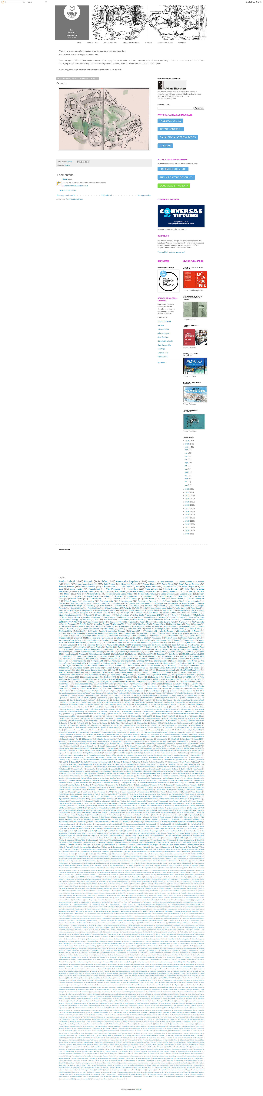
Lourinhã (177, 640)
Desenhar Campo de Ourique (162, 608)
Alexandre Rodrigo (128, 801)
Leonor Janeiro (185, 582)
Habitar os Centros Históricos (195, 980)
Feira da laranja (112, 973)
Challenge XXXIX (128, 659)
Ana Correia (189, 782)
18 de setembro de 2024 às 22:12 (75, 186)
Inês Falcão (138, 985)
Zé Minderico (158, 849)
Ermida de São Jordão (134, 969)
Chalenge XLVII (85, 870)
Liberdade (146, 881)
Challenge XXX (156, 723)
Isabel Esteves (68, 645)
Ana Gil (147, 652)
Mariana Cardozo (126, 617)
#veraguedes (90, 769)
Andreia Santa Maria (124, 704)
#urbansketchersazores (178, 766)
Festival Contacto (98, 975)
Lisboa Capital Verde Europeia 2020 (147, 615)
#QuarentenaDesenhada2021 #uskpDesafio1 (73, 856)
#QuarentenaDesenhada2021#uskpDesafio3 (186, 904)
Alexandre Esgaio (129, 584)
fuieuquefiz (86, 851)
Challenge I (182, 704)
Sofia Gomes (173, 654)
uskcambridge (197, 851)
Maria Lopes (189, 640)
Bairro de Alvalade (174, 865)
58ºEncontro (198, 923)
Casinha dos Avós (160, 948)
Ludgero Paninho (157, 881)
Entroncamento (89, 773)
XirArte (86, 698)
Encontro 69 (63, 686)
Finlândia (193, 743)
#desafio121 (66, 766)
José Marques (105, 991)
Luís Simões (99, 746)
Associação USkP (141, 704)
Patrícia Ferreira (154, 620)
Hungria (100, 982)
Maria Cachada (129, 1003)
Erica (115, 691)
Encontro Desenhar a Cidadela (185, 805)
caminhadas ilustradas (134, 739)
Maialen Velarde (86, 1001)
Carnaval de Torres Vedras (97, 948)
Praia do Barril (143, 890)
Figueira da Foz (64, 753)
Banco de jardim (148, 936)
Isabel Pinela (186, 835)
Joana (120, 989)
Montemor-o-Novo (117, 812)
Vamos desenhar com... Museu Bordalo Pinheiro (81, 730)
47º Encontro (161, 923)
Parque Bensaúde (138, 888)
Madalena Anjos (194, 645)
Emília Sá (102, 833)
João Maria (143, 838)
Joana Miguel (185, 879)
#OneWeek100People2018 (190, 670)
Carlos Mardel (189, 946)
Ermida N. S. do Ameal (116, 969)
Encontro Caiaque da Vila (74, 966)
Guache (160, 980)
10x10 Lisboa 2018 (140, 638)
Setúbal (145, 670)
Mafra (106, 596)
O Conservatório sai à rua (185, 840)
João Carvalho (94, 599)
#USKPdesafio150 (117, 780)
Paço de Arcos (127, 815)
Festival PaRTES (78, 877)
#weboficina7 (67, 659)
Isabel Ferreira (96, 987)
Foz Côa (137, 762)
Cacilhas (118, 941)
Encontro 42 (160, 700)
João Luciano (167, 991)
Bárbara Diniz (79, 941)
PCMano (118, 1012)
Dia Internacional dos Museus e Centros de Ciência (113, 872)
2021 (187, 495)
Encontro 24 (89, 750)
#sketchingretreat (198, 916)
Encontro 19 (96, 725)
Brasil (161, 757)
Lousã (124, 998)
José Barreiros (166, 582)
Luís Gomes (87, 792)
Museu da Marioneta (133, 812)
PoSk (137, 608)
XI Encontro (183, 622)
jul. (186, 466)
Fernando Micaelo (192, 973)
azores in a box (112, 900)
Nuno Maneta (79, 888)
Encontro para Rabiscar (152, 966)
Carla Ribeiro (143, 946)
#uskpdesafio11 (196, 824)
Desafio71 (127, 700)
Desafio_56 (160, 716)
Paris (70, 1014)
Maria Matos (115, 675)
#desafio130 (130, 780)
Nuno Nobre (71, 815)
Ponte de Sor (95, 890)
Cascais (62, 603)
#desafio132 (89, 766)
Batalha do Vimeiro (127, 785)
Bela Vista (186, 865)
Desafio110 (62, 725)
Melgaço (127, 702)
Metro (150, 776)
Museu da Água (169, 1007)
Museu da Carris (144, 675)
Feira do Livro (73, 702)
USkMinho (177, 817)
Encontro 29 (117, 682)
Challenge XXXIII (177, 649)
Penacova (130, 1019)
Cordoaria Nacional (101, 955)
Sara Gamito (101, 679)
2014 (187, 518)
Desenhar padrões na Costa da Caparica (78, 962)
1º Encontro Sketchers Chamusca (155, 732)
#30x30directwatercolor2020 (99, 654)
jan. (186, 485)
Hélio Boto (86, 620)
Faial (63, 702)
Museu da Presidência (150, 812)
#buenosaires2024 (159, 909)
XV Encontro (92, 631)
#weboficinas (94, 589)
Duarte (84, 789)
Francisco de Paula (167, 725)
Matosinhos (123, 1005)
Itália (150, 640)
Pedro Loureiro (171, 589)
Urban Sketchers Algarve (76, 643)
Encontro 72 (119, 666)
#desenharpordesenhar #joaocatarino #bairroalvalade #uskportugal (118, 911)
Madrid (165, 718)
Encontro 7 (114, 789)
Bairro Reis (130, 936)
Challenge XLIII (196, 741)
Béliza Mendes (123, 867)
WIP (79, 698)
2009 (187, 534)
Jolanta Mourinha (71, 746)
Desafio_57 (171, 716)
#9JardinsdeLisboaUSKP (193, 746)
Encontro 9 (108, 718)
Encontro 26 (104, 874)
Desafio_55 (92, 695)
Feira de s (122, 973)
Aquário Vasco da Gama (170, 769)
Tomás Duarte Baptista (191, 764)
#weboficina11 (187, 691)
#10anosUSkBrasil (102, 854)
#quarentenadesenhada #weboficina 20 (189, 911)
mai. (186, 472)
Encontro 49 (97, 718)
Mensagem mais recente (66, 195)
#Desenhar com (132, 854)
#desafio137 (96, 732)
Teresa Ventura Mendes (111, 689)
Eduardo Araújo (182, 684)
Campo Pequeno (164, 943)
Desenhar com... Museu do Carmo (109, 805)
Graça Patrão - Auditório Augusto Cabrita (109, 980)
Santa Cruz (122, 652)
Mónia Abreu (182, 631)
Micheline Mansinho (177, 718)
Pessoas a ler (192, 695)
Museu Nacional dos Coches (96, 670)
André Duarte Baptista (189, 584)
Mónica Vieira (103, 840)
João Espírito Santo (154, 991)
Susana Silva (129, 817)
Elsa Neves (92, 833)
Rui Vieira (104, 794)
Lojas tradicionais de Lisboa (80, 603)
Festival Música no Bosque (165, 789)
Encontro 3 (74, 718)
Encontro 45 (139, 743)
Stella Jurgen (155, 847)
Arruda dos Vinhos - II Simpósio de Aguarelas (138, 934)
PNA (124, 1012)
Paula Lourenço (120, 1017)
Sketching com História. (121, 847)
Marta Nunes (113, 714)
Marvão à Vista (194, 629)
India (196, 982)
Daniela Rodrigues (80, 613)
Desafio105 (62, 743)
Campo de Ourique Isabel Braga (86, 946)
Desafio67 (191, 759)
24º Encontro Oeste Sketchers (148, 863)
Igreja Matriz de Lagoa (113, 982)
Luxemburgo (156, 998)
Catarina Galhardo (195, 757)
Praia (182, 815)
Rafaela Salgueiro (71, 893)
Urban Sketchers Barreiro (153, 709)
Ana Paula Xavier (107, 704)
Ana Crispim (120, 591)
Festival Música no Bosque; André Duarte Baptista (148, 975)
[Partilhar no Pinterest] (88, 162)
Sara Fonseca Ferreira (125, 845)
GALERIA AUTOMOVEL (168, 978)
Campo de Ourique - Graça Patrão (184, 943)
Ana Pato (75, 636)
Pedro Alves (167, 584)
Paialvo (145, 1012)
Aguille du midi (120, 927)
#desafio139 (133, 858)
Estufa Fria (100, 773)
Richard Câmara (86, 778)
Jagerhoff (152, 987)
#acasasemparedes (102, 822)
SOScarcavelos (87, 739)
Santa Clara (91, 895)
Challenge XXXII (177, 643)
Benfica (138, 828)
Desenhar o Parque (192, 831)
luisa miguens (115, 698)
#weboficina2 (79, 672)
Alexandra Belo (93, 594)
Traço (80, 645)
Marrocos (64, 1005)
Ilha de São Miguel (182, 877)
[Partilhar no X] (83, 162)
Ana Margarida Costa (116, 865)
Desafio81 (131, 787)
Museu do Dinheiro (167, 812)
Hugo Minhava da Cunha (93, 753)
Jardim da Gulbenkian (93, 810)
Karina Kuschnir (180, 994)
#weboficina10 (64, 638)
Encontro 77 (133, 750)
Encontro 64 (145, 734)
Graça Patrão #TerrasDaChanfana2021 (102, 808)
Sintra (122, 610)
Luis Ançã (161, 349)
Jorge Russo (182, 725)
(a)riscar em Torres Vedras (94, 826)
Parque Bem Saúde (81, 1014)
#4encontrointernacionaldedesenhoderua (187, 714)
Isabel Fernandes (173, 835)
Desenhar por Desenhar (147, 601)
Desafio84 (71, 750)
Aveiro (78, 656)
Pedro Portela (156, 815)
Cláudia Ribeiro (65, 682)
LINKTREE (165, 146)
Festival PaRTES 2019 (186, 677)
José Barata (95, 991)
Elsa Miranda (167, 964)
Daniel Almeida (185, 955)
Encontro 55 (97, 707)
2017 (187, 508)
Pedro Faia (64, 1019)
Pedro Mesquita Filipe (142, 815)
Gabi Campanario (106, 877)
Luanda (199, 810)
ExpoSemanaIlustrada (140, 971)
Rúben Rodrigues (109, 845)
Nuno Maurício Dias (159, 840)
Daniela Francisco (198, 955)
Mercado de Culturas (151, 1005)
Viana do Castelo (134, 629)
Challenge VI (110, 693)
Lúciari (61, 883)
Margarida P (118, 1003)
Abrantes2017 (74, 677)
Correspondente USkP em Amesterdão (115, 759)
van (203, 764)
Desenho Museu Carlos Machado (160, 962)
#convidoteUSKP (64, 757)
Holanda (161, 808)
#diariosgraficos (145, 858)
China (113, 803)
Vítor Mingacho (113, 589)
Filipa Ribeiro (104, 835)
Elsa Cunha (200, 771)
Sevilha (112, 794)
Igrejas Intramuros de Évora (176, 808)
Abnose (118, 596)
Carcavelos (180, 828)
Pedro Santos (76, 890)
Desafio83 (140, 787)
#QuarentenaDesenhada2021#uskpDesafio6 (73, 906)
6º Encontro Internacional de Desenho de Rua (85, 925)
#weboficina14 (198, 656)
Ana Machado (153, 626)
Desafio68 (200, 759)
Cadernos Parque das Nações (180, 732)
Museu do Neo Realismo (185, 812)
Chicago (197, 624)
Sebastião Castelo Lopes (105, 739)
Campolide (77, 803)
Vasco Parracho (158, 897)
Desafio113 (102, 787)
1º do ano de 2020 (156, 920)
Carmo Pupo (83, 948)
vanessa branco (89, 796)
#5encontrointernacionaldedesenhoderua (167, 902)
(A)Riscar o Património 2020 (188, 698)
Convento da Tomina (197, 952)
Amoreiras (121, 929)
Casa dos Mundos (169, 626)
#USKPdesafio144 (65, 822)
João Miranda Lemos (186, 693)
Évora (162, 599)
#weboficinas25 (107, 918)
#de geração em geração (84, 911)
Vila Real (149, 849)
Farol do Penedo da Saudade (94, 973)
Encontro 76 (155, 659)
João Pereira (72, 994)
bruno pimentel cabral (189, 849)
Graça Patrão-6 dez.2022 (147, 980)
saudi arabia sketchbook (161, 714)
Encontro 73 (122, 647)
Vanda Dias (172, 603)
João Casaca (95, 709)
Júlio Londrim (168, 994)
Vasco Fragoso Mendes (117, 849)
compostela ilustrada (94, 645)
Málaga (157, 776)
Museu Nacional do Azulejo (104, 764)
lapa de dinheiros (116, 851)
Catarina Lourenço (72, 950)
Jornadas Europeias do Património (78, 991)
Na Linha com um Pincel (87, 1010)
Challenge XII (108, 663)
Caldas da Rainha (125, 672)
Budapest (62, 941)
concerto (122, 900)
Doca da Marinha (87, 964)
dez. (186, 450)
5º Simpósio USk (82, 723)
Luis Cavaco (170, 881)
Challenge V (91, 700)
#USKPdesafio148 (147, 698)
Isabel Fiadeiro (177, 661)
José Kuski (195, 879)
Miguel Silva (129, 675)
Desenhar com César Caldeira (173, 831)
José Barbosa (121, 810)
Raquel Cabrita (73, 817)
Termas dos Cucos (150, 817)
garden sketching (154, 755)
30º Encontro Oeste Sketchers (169, 826)
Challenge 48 (109, 716)
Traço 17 (182, 636)
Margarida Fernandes (91, 812)
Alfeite (165, 649)
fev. (186, 482)
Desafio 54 (128, 870)
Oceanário (201, 1010)
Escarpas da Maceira (158, 969)
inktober (65, 695)
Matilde (67, 594)
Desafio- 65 (160, 957)
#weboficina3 (81, 647)
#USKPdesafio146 (98, 748)
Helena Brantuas (66, 982)
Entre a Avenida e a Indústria (76, 969)
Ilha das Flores (144, 835)
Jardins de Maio (183, 773)
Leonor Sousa (143, 996)
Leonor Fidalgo (117, 996)
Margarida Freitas (106, 1003)
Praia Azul (121, 890)
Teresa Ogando (64, 684)
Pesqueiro (149, 1019)
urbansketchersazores (105, 684)
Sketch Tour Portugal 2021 (157, 895)
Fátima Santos (108, 629)
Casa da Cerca (178, 645)
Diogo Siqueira (63, 964)
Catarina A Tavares (102, 803)
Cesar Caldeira (192, 828)
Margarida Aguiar (186, 626)
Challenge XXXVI (160, 661)
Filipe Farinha (182, 743)
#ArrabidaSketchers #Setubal (79, 780)
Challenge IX (94, 663)
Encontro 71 (122, 750)
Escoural (199, 969)
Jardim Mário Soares (138, 879)
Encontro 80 (76, 773)
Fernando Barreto (177, 629)
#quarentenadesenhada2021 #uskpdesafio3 (152, 766)
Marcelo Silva (180, 1001)
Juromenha (142, 994)
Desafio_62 (62, 707)
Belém (202, 865)
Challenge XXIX (91, 656)
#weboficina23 (172, 721)
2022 (187, 492)
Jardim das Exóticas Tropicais (85, 838)
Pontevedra (180, 1019)
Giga (73, 980)
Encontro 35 (190, 711)
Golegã (91, 980)
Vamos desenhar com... (173, 591)
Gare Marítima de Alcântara (193, 978)
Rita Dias (178, 601)
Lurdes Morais (123, 620)
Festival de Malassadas (174, 975)
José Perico (120, 838)
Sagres (61, 895)
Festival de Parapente (191, 975)
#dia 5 (145, 911)
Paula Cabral (196, 608)
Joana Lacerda (197, 773)
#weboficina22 (188, 780)
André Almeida (87, 932)
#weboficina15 (123, 684)
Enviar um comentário (68, 191)
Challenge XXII (142, 636)
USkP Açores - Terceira (191, 817)
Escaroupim (180, 874)
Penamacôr (139, 1019)
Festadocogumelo (84, 975)
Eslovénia (62, 971)
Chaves (178, 748)
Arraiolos (149, 748)
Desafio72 (64, 762)
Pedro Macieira (85, 1019)
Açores (201, 582)
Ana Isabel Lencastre (91, 677)
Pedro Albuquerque (179, 888)
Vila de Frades (78, 900)
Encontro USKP (150, 874)
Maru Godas (105, 1005)
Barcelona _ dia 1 (161, 936)
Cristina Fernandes (143, 955)
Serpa (130, 895)
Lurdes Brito (110, 626)
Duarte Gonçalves (101, 964)
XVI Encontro (153, 656)
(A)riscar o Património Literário (72, 704)
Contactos (182, 43)
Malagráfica (97, 1001)
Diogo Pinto (79, 666)
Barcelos (153, 757)
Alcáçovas (179, 927)
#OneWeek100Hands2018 (193, 854)
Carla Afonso (132, 946)
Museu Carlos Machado (154, 1007)
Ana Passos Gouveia (192, 929)
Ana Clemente (142, 929)
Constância (184, 952)
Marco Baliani (147, 883)
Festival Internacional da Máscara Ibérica (164, 668)
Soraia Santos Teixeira (90, 689)
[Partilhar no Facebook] (86, 162)
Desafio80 (74, 762)
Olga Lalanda (82, 815)
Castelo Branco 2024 (66, 771)
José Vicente (132, 838)
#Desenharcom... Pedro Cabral (121, 904)
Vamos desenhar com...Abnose (155, 794)
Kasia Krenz (191, 994)
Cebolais (107, 950)
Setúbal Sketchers (195, 753)
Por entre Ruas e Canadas (195, 1019)
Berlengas (147, 828)
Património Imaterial (74, 1017)
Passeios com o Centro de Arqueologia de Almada (187, 737)
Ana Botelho (131, 929)
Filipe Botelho (130, 622)
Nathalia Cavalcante (165, 341)
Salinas (68, 895)
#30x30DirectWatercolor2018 (193, 654)
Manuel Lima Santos (117, 1001)
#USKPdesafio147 (196, 755)
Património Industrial (89, 1017)
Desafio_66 (104, 682)
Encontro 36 (115, 656)
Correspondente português (140, 759)
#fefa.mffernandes (85, 824)
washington (81, 854)
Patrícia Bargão (139, 702)
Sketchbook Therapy (70, 620)
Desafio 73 (137, 870)
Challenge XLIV (104, 700)
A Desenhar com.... (189, 925)
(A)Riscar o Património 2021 (87, 659)
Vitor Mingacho (90, 900)
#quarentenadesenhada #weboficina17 (109, 824)
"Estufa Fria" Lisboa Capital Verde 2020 (188, 730)
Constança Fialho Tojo (171, 952)
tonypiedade (85, 902)
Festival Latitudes (169, 613)
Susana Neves (167, 847)
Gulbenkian (124, 686)
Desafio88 (62, 805)
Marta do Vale (94, 1005)
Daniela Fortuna (169, 759)
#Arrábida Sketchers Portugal (147, 819)
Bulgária (70, 941)
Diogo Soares (75, 964)
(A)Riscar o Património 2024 (82, 782)
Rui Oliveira (131, 746)
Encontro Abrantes (103, 691)
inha (178, 900)
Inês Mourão (150, 985)
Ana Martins (151, 684)
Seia (158, 753)
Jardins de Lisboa (169, 773)
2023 (187, 489)
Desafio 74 (89, 831)
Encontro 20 (196, 716)
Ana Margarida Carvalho (99, 865)
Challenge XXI (137, 663)
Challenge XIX (151, 647)
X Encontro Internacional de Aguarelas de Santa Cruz (118, 730)
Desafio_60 (100, 734)
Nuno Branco (138, 620)
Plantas (142, 764)
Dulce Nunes (192, 872)
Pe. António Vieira (192, 1017)
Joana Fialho (86, 702)
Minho (95, 886)
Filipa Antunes (70, 601)
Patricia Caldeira (114, 815)
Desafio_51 (164, 647)
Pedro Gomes (84, 626)
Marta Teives (84, 1005)
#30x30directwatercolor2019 (124, 819)
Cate (171, 748)
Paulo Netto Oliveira (166, 1017)
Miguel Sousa (63, 1007)
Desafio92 (84, 762)
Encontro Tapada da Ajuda (105, 686)
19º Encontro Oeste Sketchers (117, 863)
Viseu (156, 679)
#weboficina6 (64, 668)
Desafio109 (73, 743)
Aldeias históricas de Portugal (194, 927)
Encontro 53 (140, 668)
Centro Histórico (118, 950)
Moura (135, 1007)
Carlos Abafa (185, 769)
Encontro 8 (172, 693)
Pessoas (110, 842)
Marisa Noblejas (174, 883)
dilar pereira (88, 601)
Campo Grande (196, 801)
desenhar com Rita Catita (71, 851)
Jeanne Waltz (189, 606)
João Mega (177, 991)
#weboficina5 (94, 643)
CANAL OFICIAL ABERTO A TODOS (178, 137)
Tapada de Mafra (101, 897)
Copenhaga (108, 870)
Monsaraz (121, 886)
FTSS (118, 725)
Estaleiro (94, 971)
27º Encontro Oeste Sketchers (99, 923)
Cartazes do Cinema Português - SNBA (188, 785)
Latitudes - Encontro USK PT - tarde (81, 996)
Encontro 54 (157, 682)
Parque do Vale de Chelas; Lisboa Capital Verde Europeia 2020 (140, 1014)
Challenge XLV (142, 723)
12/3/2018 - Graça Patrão (77, 920)
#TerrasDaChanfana (131, 698)
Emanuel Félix (163, 353)
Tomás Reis (132, 596)
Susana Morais (117, 817)
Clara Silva (84, 952)
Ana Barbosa (134, 606)
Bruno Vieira (151, 586)
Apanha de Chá (64, 934)
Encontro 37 (128, 743)
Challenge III (127, 711)
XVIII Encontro (195, 659)
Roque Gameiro (149, 753)
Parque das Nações (65, 727)
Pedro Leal (74, 1019)
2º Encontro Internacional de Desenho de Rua (150, 645)
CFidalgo (102, 941)
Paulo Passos (179, 1017)
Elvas (139, 617)
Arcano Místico (86, 934)
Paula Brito (161, 606)
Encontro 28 (63, 718)
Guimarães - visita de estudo (174, 980)
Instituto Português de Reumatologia (81, 985)
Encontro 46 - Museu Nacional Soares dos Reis (147, 833)
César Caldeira (113, 599)
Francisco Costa (100, 737)
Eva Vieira (144, 643)
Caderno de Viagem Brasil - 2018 (146, 867)
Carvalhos (112, 948)
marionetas (87, 819)
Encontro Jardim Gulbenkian (146, 695)
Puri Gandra (154, 890)
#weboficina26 (115, 769)
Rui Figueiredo (177, 675)
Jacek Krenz (142, 987)
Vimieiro (144, 666)
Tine (110, 897)
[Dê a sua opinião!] (80, 162)
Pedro (65, 179)
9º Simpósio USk (86, 610)
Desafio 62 (69, 831)
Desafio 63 (103, 957)
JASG (183, 613)
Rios (96, 794)
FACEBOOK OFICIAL (170, 121)
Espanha (101, 636)
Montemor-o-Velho (132, 886)
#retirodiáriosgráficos (164, 916)
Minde (78, 670)
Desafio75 (137, 700)
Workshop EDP (119, 624)
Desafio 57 (85, 957)
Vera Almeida (183, 610)
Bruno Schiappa (197, 939)
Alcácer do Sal (169, 927)
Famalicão (195, 971)
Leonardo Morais (135, 881)
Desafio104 (116, 700)
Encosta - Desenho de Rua (129, 789)
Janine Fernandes (69, 624)
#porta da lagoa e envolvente (176, 858)
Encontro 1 (168, 805)
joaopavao (149, 739)
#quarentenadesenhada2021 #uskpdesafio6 (141, 824)
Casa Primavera (134, 948)
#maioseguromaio (65, 647)
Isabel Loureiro (109, 987)
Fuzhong (180, 789)
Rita (89, 893)
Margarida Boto (93, 1003)
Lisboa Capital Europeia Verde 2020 (175, 686)
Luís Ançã (125, 586)
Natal (152, 737)
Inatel (182, 982)
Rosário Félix (122, 893)
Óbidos (148, 629)
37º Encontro (90, 757)
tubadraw (182, 666)
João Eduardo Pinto (163, 640)
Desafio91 (150, 787)
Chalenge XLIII (64, 759)
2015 (187, 515)
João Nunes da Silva (165, 810)
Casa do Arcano (146, 948)
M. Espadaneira (71, 883)
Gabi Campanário (164, 345)
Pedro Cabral (67, 581)
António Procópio (87, 586)
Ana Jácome (156, 638)
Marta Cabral (186, 883)
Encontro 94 (63, 626)
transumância (166, 730)
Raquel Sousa (87, 794)
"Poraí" (125, 902)
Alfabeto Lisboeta (170, 620)
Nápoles (171, 840)
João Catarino (181, 608)
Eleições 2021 (156, 964)
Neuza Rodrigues (192, 886)
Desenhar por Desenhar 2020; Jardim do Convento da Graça (113, 962)
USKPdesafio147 (145, 897)
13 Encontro (92, 920)
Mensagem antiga (144, 195)
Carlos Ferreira (164, 867)
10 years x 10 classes (103, 615)
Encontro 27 (66, 691)
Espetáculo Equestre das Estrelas (78, 971)
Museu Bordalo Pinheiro (95, 633)
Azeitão (144, 757)
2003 (166, 920)
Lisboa (67, 584)
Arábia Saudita (96, 828)
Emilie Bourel (190, 964)
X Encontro (138, 613)
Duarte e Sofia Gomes (130, 734)
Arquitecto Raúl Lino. (100, 934)
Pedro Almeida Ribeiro (127, 691)
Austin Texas (69, 936)
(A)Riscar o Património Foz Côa (124, 918)
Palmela (166, 1012)
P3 (111, 1012)
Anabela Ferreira (152, 688)
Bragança (162, 801)
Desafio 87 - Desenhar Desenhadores (155, 870)
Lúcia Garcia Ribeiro (169, 998)
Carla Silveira (95, 668)
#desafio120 (175, 739)
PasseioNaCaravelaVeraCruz (181, 1014)
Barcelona (172, 741)
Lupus (198, 682)
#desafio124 (149, 721)
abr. (186, 475)
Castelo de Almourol (174, 948)
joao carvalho (186, 900)
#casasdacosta (172, 909)
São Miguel (159, 603)
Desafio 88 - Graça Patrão (146, 957)
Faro (104, 622)
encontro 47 (175, 691)
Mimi (71, 1007)
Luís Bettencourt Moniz (113, 702)
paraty (127, 851)
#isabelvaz (169, 911)
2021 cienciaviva (194, 920)
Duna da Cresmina (126, 964)
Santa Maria (141, 746)
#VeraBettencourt (174, 906)
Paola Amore (192, 776)
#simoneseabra (186, 709)
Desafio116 (188, 748)
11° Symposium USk (128, 782)
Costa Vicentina (177, 803)
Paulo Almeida (67, 739)
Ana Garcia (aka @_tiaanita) (158, 929)
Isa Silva (161, 325)
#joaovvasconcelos (158, 858)
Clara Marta (74, 952)
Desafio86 (93, 743)
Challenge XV (122, 663)
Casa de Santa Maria (77, 700)
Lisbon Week (187, 620)
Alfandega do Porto (136, 748)
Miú (166, 615)
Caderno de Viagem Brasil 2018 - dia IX (164, 941)
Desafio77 (148, 716)
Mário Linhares (163, 329)
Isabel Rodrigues (198, 835)
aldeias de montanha (172, 849)
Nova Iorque (120, 764)
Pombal (172, 1019)
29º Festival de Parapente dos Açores (124, 923)
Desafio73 (198, 803)
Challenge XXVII (152, 663)
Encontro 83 (191, 643)
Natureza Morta (137, 1010)
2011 (187, 527)
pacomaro (156, 643)
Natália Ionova (131, 840)
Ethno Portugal (104, 971)
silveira (76, 902)
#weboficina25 (117, 741)
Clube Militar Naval (108, 952)
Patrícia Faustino (151, 888)
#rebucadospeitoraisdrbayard (146, 916)
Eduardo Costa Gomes (141, 964)
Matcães (114, 1005)
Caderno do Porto (157, 785)
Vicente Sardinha (177, 897)
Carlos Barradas (177, 946)
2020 (187, 499)
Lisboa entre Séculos (91, 629)
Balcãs (138, 936)
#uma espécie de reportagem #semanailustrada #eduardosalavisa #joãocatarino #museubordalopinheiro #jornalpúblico (139, 861)
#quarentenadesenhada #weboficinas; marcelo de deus (89, 916)
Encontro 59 (108, 725)
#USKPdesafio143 (98, 799)
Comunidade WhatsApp (174, 186)
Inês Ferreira (185, 762)
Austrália (120, 828)
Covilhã (132, 955)
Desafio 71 (122, 957)
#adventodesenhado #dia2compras (72, 909)
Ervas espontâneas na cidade (95, 675)
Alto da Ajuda (88, 929)
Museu (117, 792)
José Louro (148, 606)
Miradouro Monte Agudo (107, 886)
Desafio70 (81, 695)
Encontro (117, 762)
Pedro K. (201, 888)
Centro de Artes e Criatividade (135, 950)
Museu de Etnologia (177, 886)
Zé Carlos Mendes (91, 721)
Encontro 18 (94, 874)
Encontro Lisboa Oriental (81, 686)
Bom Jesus (131, 939)
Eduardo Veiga (69, 874)
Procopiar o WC (191, 815)
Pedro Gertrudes (177, 695)
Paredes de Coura (91, 842)
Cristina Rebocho (157, 955)
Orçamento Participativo (100, 1012)
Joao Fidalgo (137, 686)
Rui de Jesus (88, 679)
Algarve (117, 603)
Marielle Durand (179, 1003)
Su (180, 764)
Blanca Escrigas (121, 939)
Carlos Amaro (154, 946)
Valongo (75, 849)
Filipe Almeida (137, 591)
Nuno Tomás (161, 792)
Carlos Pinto (200, 946)
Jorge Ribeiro (152, 686)
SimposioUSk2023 (140, 895)
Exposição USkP (138, 640)
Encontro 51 (115, 874)
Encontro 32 (130, 682)
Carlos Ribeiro (115, 723)
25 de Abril (82, 923)
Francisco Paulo (108, 978)
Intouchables (113, 636)
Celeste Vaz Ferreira (177, 617)
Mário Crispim (188, 586)
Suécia (139, 817)
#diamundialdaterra (156, 911)
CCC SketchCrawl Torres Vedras (137, 603)
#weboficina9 (119, 654)
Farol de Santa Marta (75, 973)
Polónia (103, 727)
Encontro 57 (111, 750)
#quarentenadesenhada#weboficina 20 (121, 916)
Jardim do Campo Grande (86, 989)
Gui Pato (121, 808)
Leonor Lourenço (130, 996)
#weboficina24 (134, 732)
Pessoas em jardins (170, 815)
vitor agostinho (162, 739)
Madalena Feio (190, 998)
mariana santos (194, 601)
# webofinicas (120, 796)
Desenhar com (131, 643)
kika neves (104, 698)
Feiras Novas (132, 973)
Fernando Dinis (179, 973)
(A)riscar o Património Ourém (133, 769)
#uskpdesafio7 (77, 826)
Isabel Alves (188, 985)
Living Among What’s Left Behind (87, 998)
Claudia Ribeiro (195, 704)
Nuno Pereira (90, 888)
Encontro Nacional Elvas (84, 714)
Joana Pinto (63, 776)
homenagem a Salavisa (100, 851)
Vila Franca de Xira (175, 794)
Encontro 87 (189, 652)
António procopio (196, 932)
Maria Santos (141, 776)
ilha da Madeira (169, 900)
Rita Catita (110, 652)
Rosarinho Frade (197, 647)
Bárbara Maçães (111, 867)
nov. (186, 453)
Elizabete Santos (175, 624)
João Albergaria (163, 333)
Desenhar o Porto (113, 734)
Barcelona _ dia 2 (175, 936)
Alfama (79, 865)
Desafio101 (117, 771)
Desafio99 (89, 734)
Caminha (198, 732)
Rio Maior (83, 893)
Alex (118, 801)
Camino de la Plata (150, 943)
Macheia (180, 998)
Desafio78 (62, 750)
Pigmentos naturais (161, 1019)
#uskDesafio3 (65, 918)
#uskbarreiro (163, 780)
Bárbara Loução (92, 941)
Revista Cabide (72, 778)
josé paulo (128, 689)
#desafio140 (141, 780)
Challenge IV (183, 741)
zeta (138, 586)
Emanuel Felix (178, 964)
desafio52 (152, 900)
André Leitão (98, 932)
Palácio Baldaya (177, 1012)
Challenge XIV (136, 647)
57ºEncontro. (187, 923)
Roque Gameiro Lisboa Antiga (119, 594)
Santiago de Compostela (128, 670)
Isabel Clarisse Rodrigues (151, 773)
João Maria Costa (74, 881)
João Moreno (64, 652)
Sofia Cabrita (105, 817)
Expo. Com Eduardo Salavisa (121, 971)
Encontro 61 (104, 695)
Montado (122, 1007)
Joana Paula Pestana (106, 838)
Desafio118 (170, 957)
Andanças (68, 932)
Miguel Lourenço (196, 1005)
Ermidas (146, 969)
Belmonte (195, 865)
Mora (128, 1007)
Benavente (129, 828)
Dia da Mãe (177, 962)
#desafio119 (112, 748)
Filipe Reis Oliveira (73, 978)
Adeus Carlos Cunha (96, 927)
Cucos (167, 955)
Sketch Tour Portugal (101, 624)
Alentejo (162, 617)
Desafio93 (160, 787)
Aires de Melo (132, 927)
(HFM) (158, 918)
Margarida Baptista (80, 1003)
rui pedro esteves (156, 851)
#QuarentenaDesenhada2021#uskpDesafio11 (139, 856)
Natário (147, 1010)
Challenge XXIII (115, 622)
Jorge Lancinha (193, 989)
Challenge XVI (126, 668)
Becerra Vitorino (160, 748)
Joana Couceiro (129, 989)
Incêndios (189, 982)
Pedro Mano (93, 727)
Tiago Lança (159, 746)
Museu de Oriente (183, 1007)
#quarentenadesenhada (86, 584)
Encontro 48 (92, 666)
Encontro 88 (89, 691)
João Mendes (150, 810)
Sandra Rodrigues (79, 895)
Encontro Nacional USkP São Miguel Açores (174, 750)
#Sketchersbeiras (151, 906)
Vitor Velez (200, 693)
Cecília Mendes (171, 638)
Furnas (134, 835)
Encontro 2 (92, 789)
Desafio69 (198, 748)
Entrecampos (93, 969)
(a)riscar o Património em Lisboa (106, 782)
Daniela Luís (65, 957)
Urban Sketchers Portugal (72, 606)
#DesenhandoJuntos (80, 904)
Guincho (146, 877)
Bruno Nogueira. (184, 939)
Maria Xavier (154, 1003)
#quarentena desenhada (127, 649)
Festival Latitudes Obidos (115, 773)
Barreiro (111, 672)
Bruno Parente (173, 801)
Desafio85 (157, 771)
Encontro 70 (196, 672)
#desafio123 (116, 822)
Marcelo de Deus (196, 591)
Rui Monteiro (150, 893)
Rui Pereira (97, 845)
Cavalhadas (84, 950)
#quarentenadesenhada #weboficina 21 (145, 799)
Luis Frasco (148, 596)
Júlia (149, 994)
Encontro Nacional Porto (165, 622)
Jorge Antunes (125, 601)
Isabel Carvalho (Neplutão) (74, 810)
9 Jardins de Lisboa (134, 925)
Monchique (143, 737)
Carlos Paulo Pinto (190, 867)
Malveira (106, 1001)
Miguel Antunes (111, 746)
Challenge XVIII (147, 654)
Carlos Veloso (197, 769)
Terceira (82, 654)
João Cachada (140, 991)
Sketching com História (67, 610)
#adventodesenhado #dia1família (193, 906)
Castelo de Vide (108, 640)
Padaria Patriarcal (134, 1012)
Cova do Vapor (116, 643)
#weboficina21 (103, 769)
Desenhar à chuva (141, 962)
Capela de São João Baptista (116, 946)
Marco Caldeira (76, 633)
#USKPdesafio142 (169, 656)
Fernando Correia (129, 725)
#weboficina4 (146, 649)
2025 (187, 444)
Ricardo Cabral (136, 753)
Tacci (166, 691)
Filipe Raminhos (116, 835)
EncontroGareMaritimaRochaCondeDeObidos (177, 966)
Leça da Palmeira (155, 996)
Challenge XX (127, 636)
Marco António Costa (196, 617)
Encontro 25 (127, 762)
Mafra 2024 (103, 883)
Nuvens (176, 1010)
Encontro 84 (171, 743)
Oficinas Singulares (112, 608)
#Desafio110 (165, 819)
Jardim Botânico (66, 838)
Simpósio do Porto (65, 755)
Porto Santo (187, 842)
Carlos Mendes (177, 867)
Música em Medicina (178, 776)
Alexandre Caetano (197, 826)
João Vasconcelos (107, 994)
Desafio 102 (75, 957)
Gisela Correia (81, 980)
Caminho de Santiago (135, 943)
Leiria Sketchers (122, 881)
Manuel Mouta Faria (133, 1001)
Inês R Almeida (163, 985)
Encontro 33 (155, 677)
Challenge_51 (164, 950)
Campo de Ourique (65, 803)
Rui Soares (66, 649)
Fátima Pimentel (185, 682)
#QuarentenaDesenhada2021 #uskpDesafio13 (147, 796)
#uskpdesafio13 (64, 826)
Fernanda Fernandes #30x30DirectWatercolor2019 (155, 973)
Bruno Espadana (97, 693)
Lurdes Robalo (145, 998)
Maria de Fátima (109, 709)
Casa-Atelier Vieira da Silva (104, 613)
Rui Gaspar (86, 845)
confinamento (132, 900)
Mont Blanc (112, 1007)
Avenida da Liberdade (93, 936)
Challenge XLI (178, 688)
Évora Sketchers (94, 608)
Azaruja (105, 936)
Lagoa (200, 994)
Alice (164, 741)
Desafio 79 (143, 659)
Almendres (77, 929)
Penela (102, 842)
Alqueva (86, 865)
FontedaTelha (95, 978)
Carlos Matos (152, 613)
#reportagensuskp (79, 661)
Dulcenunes (113, 964)
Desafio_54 (148, 700)
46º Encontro (150, 923)
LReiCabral (111, 881)
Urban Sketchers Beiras (130, 714)
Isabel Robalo (69, 792)
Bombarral (93, 867)
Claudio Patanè (104, 606)
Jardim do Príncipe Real (170, 879)
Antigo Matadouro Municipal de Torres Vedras (145, 932)
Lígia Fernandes (99, 792)
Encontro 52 (85, 707)
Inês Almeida (126, 985)
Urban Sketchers (116, 679)
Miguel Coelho (85, 886)
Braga (188, 624)
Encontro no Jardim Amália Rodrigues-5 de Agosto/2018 (124, 966)
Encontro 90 (169, 677)
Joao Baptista (108, 620)
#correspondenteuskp (66, 911)
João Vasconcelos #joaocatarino (125, 994)
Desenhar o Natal (129, 805)
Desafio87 (78, 734)
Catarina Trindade (71, 870)
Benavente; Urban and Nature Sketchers (74, 867)
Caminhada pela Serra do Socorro (114, 943)
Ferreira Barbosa (147, 789)
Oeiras (173, 615)
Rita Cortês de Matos (155, 702)
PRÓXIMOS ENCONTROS (173, 169)
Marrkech (201, 1003)
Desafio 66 (113, 957)
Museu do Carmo (196, 1007)
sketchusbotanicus (101, 819)
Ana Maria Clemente (176, 929)
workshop (62, 633)
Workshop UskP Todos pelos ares (87, 649)
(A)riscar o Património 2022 (135, 741)
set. (186, 459)
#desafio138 (160, 721)
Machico (81, 883)
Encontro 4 (73, 707)
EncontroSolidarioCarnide (165, 874)
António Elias (184, 932)
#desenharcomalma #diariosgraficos (190, 822)
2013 (187, 521)
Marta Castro (199, 615)
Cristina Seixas (175, 652)
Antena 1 (125, 932)
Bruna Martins (160, 939)
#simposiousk (186, 916)
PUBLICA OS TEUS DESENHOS (176, 177)
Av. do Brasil (80, 936)
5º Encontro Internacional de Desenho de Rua (153, 782)
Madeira (75, 689)
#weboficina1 (67, 656)
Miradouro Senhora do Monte (84, 1007)
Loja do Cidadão (106, 998)
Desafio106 (91, 787)
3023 (141, 923)
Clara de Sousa (97, 870)
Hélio (202, 643)
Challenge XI (76, 759)
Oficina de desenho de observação (72, 1012)
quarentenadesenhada (139, 851)
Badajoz (112, 936)
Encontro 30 (85, 718)
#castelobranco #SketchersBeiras (191, 909)
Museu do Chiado (64, 1010)
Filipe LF (201, 603)
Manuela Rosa (136, 883)
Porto (78, 594)
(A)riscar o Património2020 (144, 918)
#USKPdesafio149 (195, 856)
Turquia (71, 698)
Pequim (86, 890)
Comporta (143, 952)
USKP (124, 897)
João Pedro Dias (189, 991)
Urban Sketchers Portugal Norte (138, 679)
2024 (187, 447)
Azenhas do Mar (112, 785)
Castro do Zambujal (190, 948)
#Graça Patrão (195, 636)
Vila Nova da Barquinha (135, 849)
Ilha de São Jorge (147, 982)
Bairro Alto (121, 936)
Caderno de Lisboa (142, 785)
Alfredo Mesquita (66, 929)
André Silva (149, 865)
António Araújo (187, 603)
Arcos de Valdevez (98, 785)
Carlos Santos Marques (68, 948)
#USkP (90, 822)
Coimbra (201, 663)
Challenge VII (88, 636)
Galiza (117, 877)
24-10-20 (132, 863)
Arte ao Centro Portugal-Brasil (165, 934)
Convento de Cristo (67, 955)
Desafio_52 (156, 672)
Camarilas (169, 785)
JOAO (97, 620)
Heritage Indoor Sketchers (124, 718)
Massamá (70, 840)
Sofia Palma (148, 599)
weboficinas (167, 755)
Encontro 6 (78, 638)
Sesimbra (183, 753)
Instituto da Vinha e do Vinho (108, 985)
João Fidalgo (101, 714)
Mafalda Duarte (76, 812)
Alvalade (64, 828)
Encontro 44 (97, 626)
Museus (75, 1010)
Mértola (165, 776)
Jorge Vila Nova (81, 709)
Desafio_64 (66, 666)
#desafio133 (101, 766)
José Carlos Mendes (136, 810)
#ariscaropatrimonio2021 (126, 909)
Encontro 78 (128, 695)
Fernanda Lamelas (146, 594)
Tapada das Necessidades (84, 897)
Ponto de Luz (175, 842)
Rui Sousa (160, 893)
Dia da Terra (156, 872)
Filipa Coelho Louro (133, 773)
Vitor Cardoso (78, 755)
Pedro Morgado (64, 794)
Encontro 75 (132, 666)
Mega (140, 1005)
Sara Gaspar (111, 895)
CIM (132, 867)
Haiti (60, 792)
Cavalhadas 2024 (96, 950)
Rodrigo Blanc (152, 764)
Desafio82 (189, 688)
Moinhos (105, 812)
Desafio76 (112, 787)
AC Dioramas (76, 927)
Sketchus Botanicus (190, 895)
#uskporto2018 (138, 626)
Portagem (64, 1021)
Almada (65, 636)
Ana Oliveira (129, 865)
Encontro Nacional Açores (148, 750)
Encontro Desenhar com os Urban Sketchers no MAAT (185, 700)
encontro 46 (144, 730)
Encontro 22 (195, 613)
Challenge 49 (122, 716)
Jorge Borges (67, 709)
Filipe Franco (78, 737)
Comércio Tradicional (155, 952)
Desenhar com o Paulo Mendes (149, 959)
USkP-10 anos (72, 629)
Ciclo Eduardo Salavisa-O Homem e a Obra (132, 803)
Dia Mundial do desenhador (141, 872)
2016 (187, 511)
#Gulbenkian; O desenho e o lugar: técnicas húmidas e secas (161, 854)
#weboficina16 (137, 684)
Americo (112, 929)
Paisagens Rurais (155, 1012)
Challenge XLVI (136, 716)
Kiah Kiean (73, 776)
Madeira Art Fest (91, 883)
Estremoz (199, 874)
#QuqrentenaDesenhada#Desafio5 (132, 906)
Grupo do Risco (137, 877)
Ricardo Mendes (141, 727)
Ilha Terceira (169, 877)
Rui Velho (127, 608)
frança (94, 698)
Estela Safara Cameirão (124, 707)
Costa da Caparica (78, 787)
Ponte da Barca (114, 727)
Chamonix (175, 950)
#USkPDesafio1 (171, 709)
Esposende (189, 874)
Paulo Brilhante (81, 727)
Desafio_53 (91, 682)
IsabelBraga (81, 879)
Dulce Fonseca (180, 872)
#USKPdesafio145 (80, 822)
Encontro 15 (113, 833)
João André (108, 753)
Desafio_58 (74, 725)
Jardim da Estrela (196, 987)
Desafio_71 (180, 957)
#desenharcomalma (168, 822)
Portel (113, 890)
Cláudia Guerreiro (170, 723)
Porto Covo (76, 794)
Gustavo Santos (132, 808)
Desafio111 (147, 771)
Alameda (142, 927)
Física (157, 978)
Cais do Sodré (96, 943)
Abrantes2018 (92, 704)
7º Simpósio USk (150, 631)
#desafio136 (184, 656)
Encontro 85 (163, 633)
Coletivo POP (133, 952)
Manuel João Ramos (113, 776)
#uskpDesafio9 (176, 780)
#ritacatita (177, 916)
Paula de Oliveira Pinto (135, 1017)
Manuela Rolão (169, 586)
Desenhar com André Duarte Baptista (147, 831)
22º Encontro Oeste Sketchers (122, 826)
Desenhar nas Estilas (163, 711)
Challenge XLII (161, 629)
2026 (187, 441)
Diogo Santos (197, 962)
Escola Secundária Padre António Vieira (181, 969)
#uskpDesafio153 (181, 824)
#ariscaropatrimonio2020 (67, 716)
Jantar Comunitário (186, 707)
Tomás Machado (165, 817)
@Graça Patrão (186, 863)
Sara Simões (85, 624)
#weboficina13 (195, 666)
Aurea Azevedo (109, 828)
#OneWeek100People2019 (192, 819)
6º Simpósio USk (79, 668)
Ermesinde (103, 969)
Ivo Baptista (131, 987)
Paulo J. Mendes (146, 622)
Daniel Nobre (148, 693)
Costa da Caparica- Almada (118, 955)
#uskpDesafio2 (104, 741)
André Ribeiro (83, 828)
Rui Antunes (85, 817)
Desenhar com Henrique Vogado (125, 959)
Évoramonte (105, 796)
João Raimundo (155, 838)
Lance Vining (63, 996)
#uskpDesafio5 (78, 769)
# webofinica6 (146, 902)
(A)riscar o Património (83, 591)
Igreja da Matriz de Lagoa (131, 982)
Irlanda (195, 762)
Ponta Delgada (150, 842)
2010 (187, 531)
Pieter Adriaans (121, 842)
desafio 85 (142, 900)
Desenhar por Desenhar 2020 (101, 762)
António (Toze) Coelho (113, 757)
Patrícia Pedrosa (164, 888)
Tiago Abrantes (180, 847)
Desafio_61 (103, 743)
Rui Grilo (90, 606)
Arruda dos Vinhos (115, 934)
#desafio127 (123, 748)
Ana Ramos (139, 688)
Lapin (78, 792)
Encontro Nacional (184, 833)
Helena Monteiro (173, 762)
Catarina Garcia (64, 787)
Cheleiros (193, 950)
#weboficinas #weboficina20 (90, 918)
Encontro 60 (170, 682)
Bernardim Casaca (107, 939)
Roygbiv (121, 746)
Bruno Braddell (165, 596)
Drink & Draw (183, 716)
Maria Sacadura (128, 776)
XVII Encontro (169, 666)
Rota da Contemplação (136, 893)
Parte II (166, 1014)
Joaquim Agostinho (143, 989)
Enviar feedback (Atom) (74, 199)
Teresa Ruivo (162, 357)
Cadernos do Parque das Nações (163, 704)
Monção (143, 886)
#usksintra (75, 918)
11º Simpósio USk (99, 863)
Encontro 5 (110, 647)
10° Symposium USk (96, 672)
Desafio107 (181, 759)
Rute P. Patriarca (155, 727)
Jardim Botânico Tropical (121, 879)
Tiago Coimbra (193, 847)
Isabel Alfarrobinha (158, 835)
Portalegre (106, 890)
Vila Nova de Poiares (192, 897)
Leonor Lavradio (65, 670)
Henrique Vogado (157, 877)
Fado (69, 737)
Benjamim (83, 939)
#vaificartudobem (76, 863)
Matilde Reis (63, 886)
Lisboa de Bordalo (86, 746)
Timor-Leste (122, 794)
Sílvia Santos (185, 615)
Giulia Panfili (125, 877)
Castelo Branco (114, 633)
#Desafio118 (176, 819)
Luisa (177, 881)
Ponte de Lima (127, 727)
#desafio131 (138, 822)
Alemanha (95, 723)
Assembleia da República (185, 934)
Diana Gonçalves (73, 789)
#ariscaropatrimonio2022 (119, 858)
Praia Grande (131, 890)
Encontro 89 (156, 636)
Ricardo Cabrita (168, 610)
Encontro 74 (161, 743)
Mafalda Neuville (73, 1001)
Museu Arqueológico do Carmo (70, 640)
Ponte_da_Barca (163, 842)
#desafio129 (84, 732)
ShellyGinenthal (123, 638)
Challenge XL (128, 723)
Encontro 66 (68, 714)
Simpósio (95, 817)
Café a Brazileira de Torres (80, 943)
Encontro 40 (160, 693)
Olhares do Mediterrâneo (97, 815)
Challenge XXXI (166, 684)
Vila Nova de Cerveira (172, 778)
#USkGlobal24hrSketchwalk (117, 645)
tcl (111, 819)
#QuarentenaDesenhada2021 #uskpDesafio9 (107, 856)
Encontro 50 (105, 666)
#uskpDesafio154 (65, 769)
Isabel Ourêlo (70, 879)
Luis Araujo (124, 613)
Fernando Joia (106, 601)
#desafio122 (77, 766)
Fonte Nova (85, 978)
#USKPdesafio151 (119, 721)
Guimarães (189, 789)
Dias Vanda (187, 962)
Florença (154, 725)
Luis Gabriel (170, 636)
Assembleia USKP (78, 663)
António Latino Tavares (131, 757)
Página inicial (107, 195)
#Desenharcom (64, 748)
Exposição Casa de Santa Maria (160, 971)
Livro (190, 838)
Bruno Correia (172, 939)
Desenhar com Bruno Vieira (103, 959)
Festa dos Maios (71, 975)
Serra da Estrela (101, 778)
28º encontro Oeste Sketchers (146, 826)
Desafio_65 (85, 725)
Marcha (69, 1003)
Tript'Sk (117, 897)
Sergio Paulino (66, 847)
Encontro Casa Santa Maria (69, 675)
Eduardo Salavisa (164, 321)
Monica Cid (191, 718)
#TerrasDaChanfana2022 (67, 732)
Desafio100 (107, 771)
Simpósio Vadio (115, 778)
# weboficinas (135, 902)
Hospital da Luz (91, 982)
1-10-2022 (87, 863)
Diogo (164, 872)
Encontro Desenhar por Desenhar (176, 734)
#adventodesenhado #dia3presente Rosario (101, 909)
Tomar (168, 746)
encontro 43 (105, 721)
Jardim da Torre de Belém (67, 989)
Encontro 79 (65, 773)
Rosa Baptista (124, 626)
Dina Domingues (110, 617)
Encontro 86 (157, 734)
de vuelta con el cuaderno (192, 778)
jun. (186, 469)
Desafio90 (119, 831)
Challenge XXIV (160, 652)
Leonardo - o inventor (103, 996)
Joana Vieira (200, 707)
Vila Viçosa (145, 714)
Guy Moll (199, 789)
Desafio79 (121, 787)
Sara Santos (121, 895)
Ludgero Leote (186, 594)
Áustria (91, 854)
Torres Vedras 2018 (135, 794)
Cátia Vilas (175, 955)
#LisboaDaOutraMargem (100, 780)
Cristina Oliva (156, 759)
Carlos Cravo (88, 803)
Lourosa (116, 998)
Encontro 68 (150, 743)
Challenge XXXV (169, 663)
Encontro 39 (78, 691)
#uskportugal (88, 801)
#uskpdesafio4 (64, 801)
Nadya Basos (102, 1010)
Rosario (67, 165)
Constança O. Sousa (147, 633)
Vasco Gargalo (143, 778)
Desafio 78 (131, 957)
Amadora (73, 828)
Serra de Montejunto (154, 691)
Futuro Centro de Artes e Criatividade (141, 978)
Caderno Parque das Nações (163, 828)
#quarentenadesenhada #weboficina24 (100, 913)
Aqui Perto (75, 934)
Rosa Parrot (174, 606)
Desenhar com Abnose (85, 959)
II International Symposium (106, 610)
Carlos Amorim (165, 946)
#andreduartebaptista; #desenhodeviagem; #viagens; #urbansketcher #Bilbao (84, 858)
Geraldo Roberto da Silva (191, 638)
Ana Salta (86, 785)
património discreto (65, 902)
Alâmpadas (104, 929)
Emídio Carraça (82, 874)
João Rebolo (82, 994)
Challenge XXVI (110, 677)
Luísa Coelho (63, 812)
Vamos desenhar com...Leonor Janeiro (93, 849)
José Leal (80, 631)
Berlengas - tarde (93, 939)
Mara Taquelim (169, 1001)
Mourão (141, 1007)
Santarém (190, 675)
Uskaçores (182, 659)
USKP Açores (132, 599)
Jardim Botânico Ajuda (165, 987)
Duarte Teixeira (189, 771)
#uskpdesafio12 (197, 861)
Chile (88, 771)
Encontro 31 (169, 672)
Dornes (171, 872)
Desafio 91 (197, 723)
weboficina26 (106, 902)
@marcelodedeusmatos (163, 925)
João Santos (109, 584)
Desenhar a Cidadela (183, 787)
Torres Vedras (177, 599)
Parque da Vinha (196, 792)
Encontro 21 (178, 711)
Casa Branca (122, 948)
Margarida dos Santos (129, 737)
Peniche (141, 691)
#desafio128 (186, 739)
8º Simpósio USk (142, 624)
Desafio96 (192, 870)
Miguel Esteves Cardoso (181, 1005)
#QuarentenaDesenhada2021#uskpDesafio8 (104, 906)
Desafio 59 (94, 957)
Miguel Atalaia (73, 886)
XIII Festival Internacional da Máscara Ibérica (101, 755)
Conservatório (185, 723)
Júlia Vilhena (158, 994)
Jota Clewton (117, 991)
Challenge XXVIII (143, 661)
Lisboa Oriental (167, 594)
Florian (89, 737)
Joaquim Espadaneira (170, 989)
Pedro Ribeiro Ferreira (99, 1019)
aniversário (101, 900)
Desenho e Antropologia (87, 872)
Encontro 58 (109, 707)
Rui (77, 739)
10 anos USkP (134, 631)
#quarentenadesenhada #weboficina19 (71, 913)
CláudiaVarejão (121, 952)
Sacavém (163, 764)
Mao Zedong (158, 1001)
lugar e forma (177, 746)
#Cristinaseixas (63, 904)
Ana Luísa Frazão (102, 603)
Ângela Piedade (92, 622)
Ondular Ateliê (117, 888)
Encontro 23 (142, 677)
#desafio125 (111, 799)
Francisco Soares (120, 978)
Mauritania (132, 1005)
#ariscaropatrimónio (143, 909)
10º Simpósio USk (194, 679)
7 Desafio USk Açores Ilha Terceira (113, 925)
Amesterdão (142, 801)
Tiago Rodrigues (128, 778)
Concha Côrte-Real (65, 734)
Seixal (121, 629)
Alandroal (150, 927)
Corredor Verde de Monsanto (159, 803)
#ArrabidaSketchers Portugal (192, 902)
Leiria (75, 652)
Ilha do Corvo (194, 877)
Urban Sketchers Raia (70, 617)
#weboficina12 (64, 672)
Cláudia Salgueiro (134, 610)
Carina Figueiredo (122, 615)
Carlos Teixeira (96, 647)
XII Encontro (155, 666)
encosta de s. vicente (167, 670)
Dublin (80, 750)
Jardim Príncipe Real (181, 987)
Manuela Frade (146, 1001)
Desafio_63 (200, 688)
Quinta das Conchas (188, 890)
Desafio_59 (91, 805)
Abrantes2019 (176, 782)
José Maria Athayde (153, 718)
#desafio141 (152, 780)
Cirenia (137, 711)
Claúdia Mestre (95, 952)
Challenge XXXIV (65, 631)
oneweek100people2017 (83, 684)
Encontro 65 (103, 789)
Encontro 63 (182, 672)
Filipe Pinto (182, 596)
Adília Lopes (110, 927)
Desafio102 (127, 771)
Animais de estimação (112, 932)
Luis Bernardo (120, 606)
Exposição (161, 654)
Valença (67, 849)
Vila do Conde (189, 794)
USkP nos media (197, 622)
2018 (187, 505)
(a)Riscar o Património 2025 (104, 801)
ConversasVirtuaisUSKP (91, 759)
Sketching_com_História (140, 847)
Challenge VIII (123, 640)
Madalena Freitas (97, 776)
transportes (95, 902)
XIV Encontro (109, 649)
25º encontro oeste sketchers (169, 863)
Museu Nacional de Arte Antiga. (130, 709)
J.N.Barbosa (114, 737)
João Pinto (102, 881)
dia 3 (159, 900)
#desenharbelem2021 (152, 822)
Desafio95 (169, 787)
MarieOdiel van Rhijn (85, 764)
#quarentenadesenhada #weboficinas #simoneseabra (133, 913)
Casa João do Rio (152, 610)
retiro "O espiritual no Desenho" (113, 631)
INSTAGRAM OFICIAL (171, 129)
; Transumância (148, 925)
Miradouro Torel (102, 1007)
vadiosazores (63, 854)
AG (73, 695)
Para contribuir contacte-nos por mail (171, 252)
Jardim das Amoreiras (154, 879)
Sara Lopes (172, 764)
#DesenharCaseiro (98, 904)
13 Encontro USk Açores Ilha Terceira (110, 920)
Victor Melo (170, 702)
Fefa (187, 589)
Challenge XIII (123, 693)
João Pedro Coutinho (192, 668)
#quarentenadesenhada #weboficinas (120, 766)
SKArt (168, 893)
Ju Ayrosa (72, 764)
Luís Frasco (185, 881)
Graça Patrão (191, 633)
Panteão (185, 792)
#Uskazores (163, 906)
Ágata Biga (117, 902)
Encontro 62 (196, 684)
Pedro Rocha (65, 890)
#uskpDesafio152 (195, 766)
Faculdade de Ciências (143, 707)
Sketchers (106, 847)
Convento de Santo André (84, 955)
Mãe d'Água (92, 840)
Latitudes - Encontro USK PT (184, 810)
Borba (101, 867)
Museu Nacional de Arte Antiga (159, 886)
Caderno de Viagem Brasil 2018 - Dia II (136, 941)
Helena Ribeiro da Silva (148, 808)
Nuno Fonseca (156, 1010)
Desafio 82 (99, 831)
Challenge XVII (129, 633)
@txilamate (176, 925)
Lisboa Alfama (181, 838)
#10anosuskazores (118, 854)
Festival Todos (197, 750)
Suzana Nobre (149, 584)
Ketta (145, 608)
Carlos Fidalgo (142, 672)
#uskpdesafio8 (76, 801)
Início (79, 43)
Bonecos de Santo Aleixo (146, 939)
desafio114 (62, 780)
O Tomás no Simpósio (188, 1010)
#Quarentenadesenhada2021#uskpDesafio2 (172, 856)
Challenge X (166, 688)
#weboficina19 (92, 711)
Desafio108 (188, 803)
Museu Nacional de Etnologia (92, 652)
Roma (70, 845)
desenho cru (63, 661)
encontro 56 (155, 730)
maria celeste (76, 589)
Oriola (88, 1012)
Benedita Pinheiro (71, 939)
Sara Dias (101, 895)
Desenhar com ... (115, 743)
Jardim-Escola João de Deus (106, 989)
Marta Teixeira (197, 883)
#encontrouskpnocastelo (67, 824)
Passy (195, 1014)
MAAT (110, 792)
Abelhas (85, 927)
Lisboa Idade (84, 776)
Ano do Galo (97, 716)
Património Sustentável (105, 1017)
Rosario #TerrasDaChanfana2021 (104, 893)
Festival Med (143, 725)
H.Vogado (77, 596)
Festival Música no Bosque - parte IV (118, 975)
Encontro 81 (171, 833)
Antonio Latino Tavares (169, 932)
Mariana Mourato (166, 1003)
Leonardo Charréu (121, 753)
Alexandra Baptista (127, 581)
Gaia (180, 978)
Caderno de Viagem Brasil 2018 (176, 757)
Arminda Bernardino (109, 659)
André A (77, 932)
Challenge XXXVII (127, 677)
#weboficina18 (84, 716)
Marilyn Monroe (191, 1003)
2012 (187, 524)
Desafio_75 (189, 957)
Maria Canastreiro (142, 1003)
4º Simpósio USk (96, 661)
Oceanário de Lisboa (104, 888)
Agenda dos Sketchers (131, 43)
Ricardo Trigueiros (75, 721)
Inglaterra (140, 718)
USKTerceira (169, 727)
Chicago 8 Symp (159, 624)
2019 (187, 502)
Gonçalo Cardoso (161, 707)
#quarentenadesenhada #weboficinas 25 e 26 (170, 913)
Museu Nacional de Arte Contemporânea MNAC (138, 792)
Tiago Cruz (104, 591)
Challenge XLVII (110, 668)
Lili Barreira (167, 996)
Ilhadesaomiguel (172, 982)
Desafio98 (81, 805)
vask (73, 854)
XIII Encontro (196, 631)
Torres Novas (192, 661)
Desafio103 (137, 771)
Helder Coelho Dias (157, 762)
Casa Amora (112, 661)
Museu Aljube (80, 840)
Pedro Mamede (73, 679)
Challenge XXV (127, 661)
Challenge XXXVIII (187, 663)
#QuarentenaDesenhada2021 (70, 615)
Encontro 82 (169, 659)
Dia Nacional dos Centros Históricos (150, 805)
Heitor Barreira (77, 753)
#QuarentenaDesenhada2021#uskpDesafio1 (152, 904)
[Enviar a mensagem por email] (78, 162)
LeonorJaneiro (168, 838)
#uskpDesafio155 (196, 799)
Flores (127, 835)
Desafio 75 (96, 771)
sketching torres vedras (172, 851)
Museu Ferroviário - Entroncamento (99, 638)
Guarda (145, 762)
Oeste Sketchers (77, 608)
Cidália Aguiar (135, 693)
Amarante (100, 757)
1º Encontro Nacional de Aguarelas (136, 920)
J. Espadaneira (108, 586)
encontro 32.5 (140, 755)
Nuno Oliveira (162, 737)
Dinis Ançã (177, 771)
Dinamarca (167, 771)
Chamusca (184, 950)
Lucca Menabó (133, 998)
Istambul (173, 707)
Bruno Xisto (185, 801)
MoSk (194, 610)
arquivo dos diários (74, 819)
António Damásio (160, 865)
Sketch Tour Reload (175, 895)
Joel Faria (182, 989)
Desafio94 (128, 831)
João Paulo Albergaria (89, 881)
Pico (113, 670)
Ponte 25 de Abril (161, 675)
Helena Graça (78, 982)
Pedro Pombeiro (92, 640)
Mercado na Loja (165, 1005)
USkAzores (166, 601)
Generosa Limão (64, 980)
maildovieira (74, 796)
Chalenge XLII (152, 950)
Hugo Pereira (70, 654)
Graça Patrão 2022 (130, 980)
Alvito (96, 929)
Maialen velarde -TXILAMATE (119, 883)
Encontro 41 (100, 750)
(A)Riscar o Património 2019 (172, 679)
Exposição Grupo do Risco (181, 971)
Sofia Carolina (163, 337)
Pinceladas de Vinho (135, 842)
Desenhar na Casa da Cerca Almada (174, 959)
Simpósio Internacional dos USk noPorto (87, 847)
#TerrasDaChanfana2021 (80, 748)
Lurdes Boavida (167, 631)
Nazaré (88, 615)
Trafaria (120, 739)
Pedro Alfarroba (132, 764)
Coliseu (104, 656)
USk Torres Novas (183, 727)
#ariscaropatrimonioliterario (166, 698)
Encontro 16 (124, 833)
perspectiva (181, 702)
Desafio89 (109, 831)
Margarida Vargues (161, 883)
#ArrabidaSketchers (180, 755)
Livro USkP (98, 702)
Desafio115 (83, 743)
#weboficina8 (136, 652)
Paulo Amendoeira (151, 1017)
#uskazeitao (184, 861)
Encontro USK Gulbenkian (94, 966)
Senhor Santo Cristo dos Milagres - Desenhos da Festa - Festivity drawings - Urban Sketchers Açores (170, 845)
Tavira (150, 746)
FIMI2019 (94, 835)
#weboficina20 (121, 732)
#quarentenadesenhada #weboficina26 (174, 799)
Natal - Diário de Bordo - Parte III (119, 1010)
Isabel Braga (92, 596)
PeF (73, 626)
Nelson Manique (144, 840)
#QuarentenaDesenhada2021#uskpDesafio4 (74, 799)
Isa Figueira (176, 985)
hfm (104, 581)
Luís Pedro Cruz (197, 881)
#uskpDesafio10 (165, 824)
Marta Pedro (73, 1005)
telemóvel (186, 851)
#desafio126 (127, 822)
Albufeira (185, 826)
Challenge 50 (80, 771)
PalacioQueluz (77, 842)
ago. (187, 463)
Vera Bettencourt (156, 778)
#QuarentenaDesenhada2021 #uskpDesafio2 (184, 796)
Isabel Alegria (150, 617)
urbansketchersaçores (196, 702)
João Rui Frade (94, 994)
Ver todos (161, 363)
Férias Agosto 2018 (92, 877)
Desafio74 (79, 682)
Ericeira (85, 835)
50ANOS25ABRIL (174, 923)
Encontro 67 (116, 695)
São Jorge (70, 897)
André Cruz (139, 865)
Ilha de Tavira (160, 982)
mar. (186, 479)
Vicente (151, 582)
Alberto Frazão (70, 865)
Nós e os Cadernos (180, 647)
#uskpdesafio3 (78, 757)
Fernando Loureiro (65, 877)
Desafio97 (71, 805)
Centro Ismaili (114, 711)
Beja (165, 643)
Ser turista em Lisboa (170, 753)
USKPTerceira (132, 897)
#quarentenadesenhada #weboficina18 (83, 741)
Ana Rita (104, 711)
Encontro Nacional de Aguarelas (131, 874)
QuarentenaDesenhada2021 (170, 890)
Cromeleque (118, 870)
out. (186, 456)
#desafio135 (63, 741)
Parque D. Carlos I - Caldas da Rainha (103, 1014)
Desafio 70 (79, 831)
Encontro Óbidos (194, 649)
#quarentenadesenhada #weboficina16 (83, 861)
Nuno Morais (167, 1010)
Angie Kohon (152, 801)
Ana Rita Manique (74, 785)
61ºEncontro (63, 925)
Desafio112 (173, 870)
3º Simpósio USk (154, 741)
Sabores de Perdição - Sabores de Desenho (187, 893)
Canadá (101, 946)
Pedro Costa (164, 695)
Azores (104, 723)
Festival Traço (177, 633)
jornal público (197, 900)
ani (154, 670)
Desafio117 (183, 870)
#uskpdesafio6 (63, 863)
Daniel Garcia (148, 711)
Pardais (127, 888)
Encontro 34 (143, 682)
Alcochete (159, 927)
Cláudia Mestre (76, 599)
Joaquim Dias (156, 989)
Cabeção (110, 941)
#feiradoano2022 (123, 799)
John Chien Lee (108, 810)
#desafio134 (198, 739)
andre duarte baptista (126, 755)
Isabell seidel (120, 987)
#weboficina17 (108, 732)
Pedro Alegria (191, 888)
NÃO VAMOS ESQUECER (134, 656)
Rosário (77, 845)
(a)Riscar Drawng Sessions (170, 918)
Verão (168, 897)
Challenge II (132, 654)
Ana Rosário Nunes (152, 769)
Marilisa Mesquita (196, 599)
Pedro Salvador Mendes (116, 1019)
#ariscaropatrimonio (134, 721)
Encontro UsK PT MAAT (78, 808)
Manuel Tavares (195, 725)
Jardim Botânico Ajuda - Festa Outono (99, 879)
